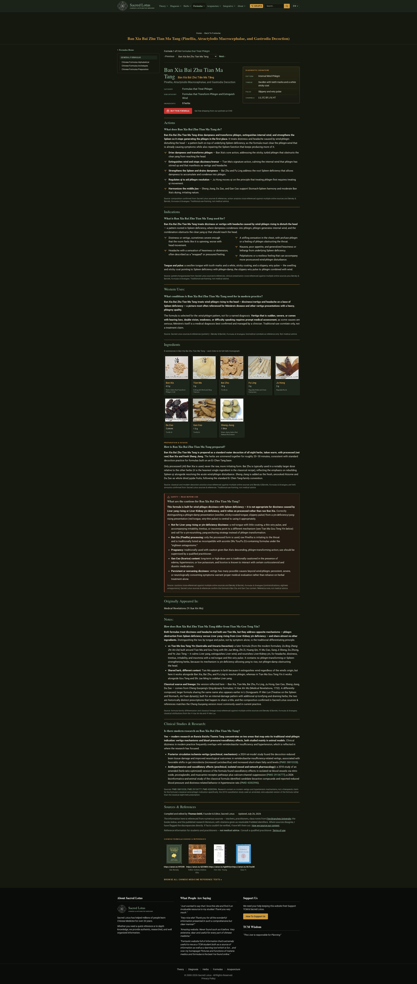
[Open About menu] (245, 6)
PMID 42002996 (249, 782)
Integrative (228, 5)
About (240, 5)
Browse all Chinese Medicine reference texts (193, 879)
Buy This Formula (180, 111)
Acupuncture (213, 5)
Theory (162, 5)
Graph (258, 6)
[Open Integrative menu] (235, 6)
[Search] (287, 6)
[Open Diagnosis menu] (181, 6)
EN (294, 6)
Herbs (186, 5)
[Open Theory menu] (167, 6)
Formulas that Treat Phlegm (195, 51)
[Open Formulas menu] (204, 6)
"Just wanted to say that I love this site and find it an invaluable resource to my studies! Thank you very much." (206, 909)
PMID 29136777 (275, 774)
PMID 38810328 (288, 762)
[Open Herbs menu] (190, 6)
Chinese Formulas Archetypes (135, 66)
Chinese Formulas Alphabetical (135, 62)
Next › (222, 56)
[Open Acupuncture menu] (220, 6)
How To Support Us (255, 916)
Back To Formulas (212, 33)
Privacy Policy (208, 978)
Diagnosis (174, 5)
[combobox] (274, 6)
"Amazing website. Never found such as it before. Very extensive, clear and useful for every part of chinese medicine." (207, 932)
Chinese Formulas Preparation (135, 69)
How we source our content (265, 825)
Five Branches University (279, 818)
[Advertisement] (208, 20)
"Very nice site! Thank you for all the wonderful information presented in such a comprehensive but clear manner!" (206, 921)
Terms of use (279, 830)
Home (199, 33)
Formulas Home (125, 49)
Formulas (198, 6)
